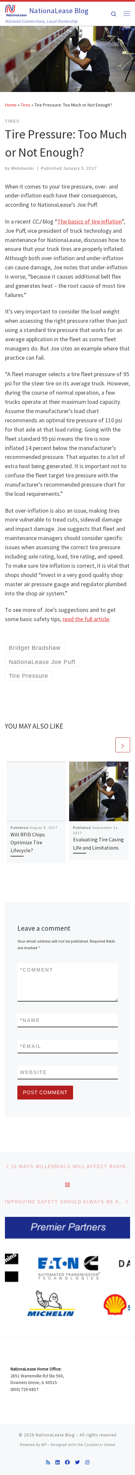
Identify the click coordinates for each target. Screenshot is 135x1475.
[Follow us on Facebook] (67, 1462)
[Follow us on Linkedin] (57, 1462)
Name (30, 1020)
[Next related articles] (122, 745)
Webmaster (22, 168)
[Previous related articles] (107, 745)
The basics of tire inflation (89, 221)
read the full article (86, 619)
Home (11, 105)
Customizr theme (99, 1444)
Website (33, 1072)
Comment (36, 970)
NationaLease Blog (55, 1435)
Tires (25, 105)
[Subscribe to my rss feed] (48, 1462)
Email (30, 1046)
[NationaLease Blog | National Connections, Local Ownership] (16, 9)
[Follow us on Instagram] (87, 1462)
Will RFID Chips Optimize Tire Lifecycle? (27, 842)
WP (44, 1444)
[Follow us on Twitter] (77, 1462)
